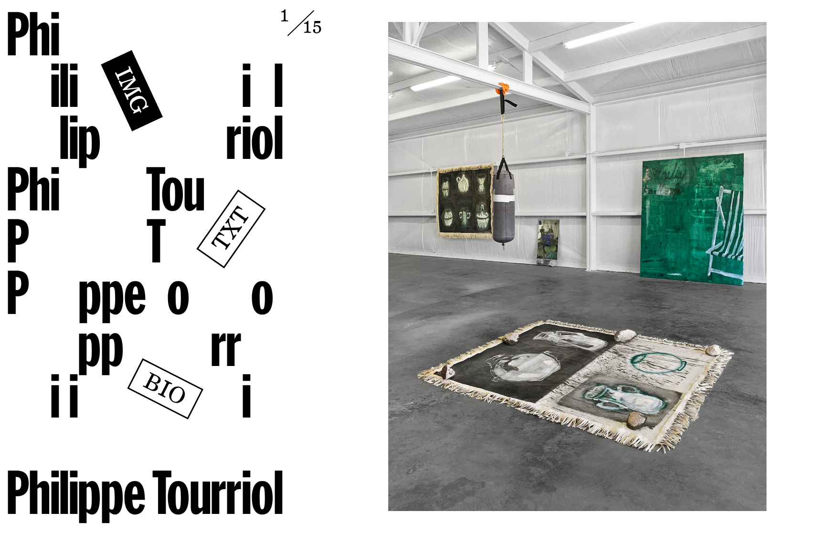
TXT (233, 230)
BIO (164, 391)
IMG (130, 91)
